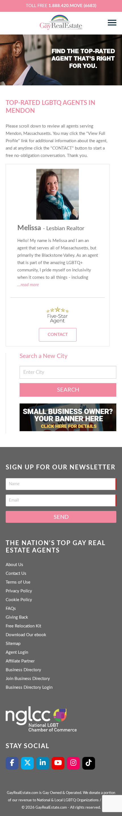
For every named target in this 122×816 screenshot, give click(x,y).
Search (68, 390)
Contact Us (16, 573)
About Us (14, 565)
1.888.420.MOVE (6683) (72, 6)
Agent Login (17, 652)
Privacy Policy (19, 591)
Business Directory (23, 670)
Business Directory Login (29, 687)
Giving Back (17, 617)
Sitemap (13, 644)
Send (61, 517)
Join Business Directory (28, 679)
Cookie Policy (19, 600)
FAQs (11, 608)
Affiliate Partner (20, 661)
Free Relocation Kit (23, 626)
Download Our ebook (26, 635)
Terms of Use (18, 582)
